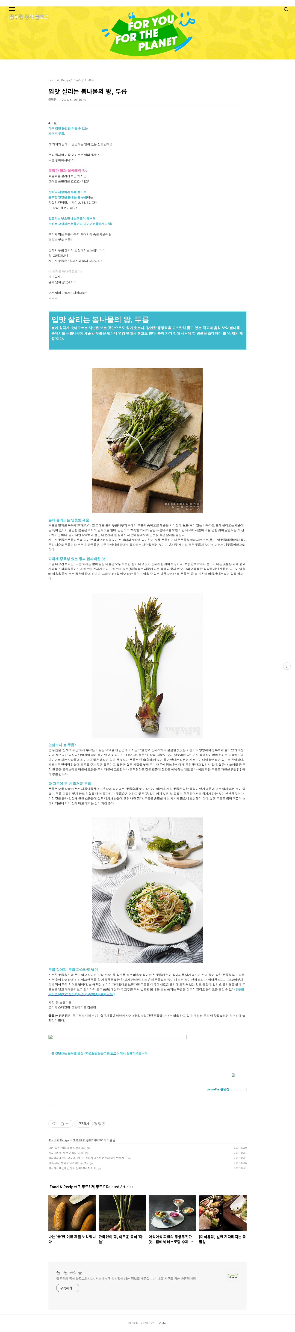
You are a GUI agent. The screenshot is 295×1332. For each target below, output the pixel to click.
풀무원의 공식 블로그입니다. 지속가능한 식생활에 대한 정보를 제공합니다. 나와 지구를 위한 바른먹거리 (126, 1278)
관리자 (163, 1323)
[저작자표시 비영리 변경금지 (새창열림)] (99, 1124)
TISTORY (148, 1323)
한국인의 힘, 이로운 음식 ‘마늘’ (66, 1153)
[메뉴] (12, 9)
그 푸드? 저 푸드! (82, 1140)
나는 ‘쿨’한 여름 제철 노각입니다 (67, 1148)
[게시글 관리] (68, 1123)
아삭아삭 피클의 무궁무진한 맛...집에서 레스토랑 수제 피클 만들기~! (87, 1158)
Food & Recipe (59, 1140)
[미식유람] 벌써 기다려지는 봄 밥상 (68, 1163)
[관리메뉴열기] (286, 666)
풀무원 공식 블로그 (73, 1272)
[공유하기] (62, 1123)
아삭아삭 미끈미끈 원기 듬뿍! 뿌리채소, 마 (72, 1168)
